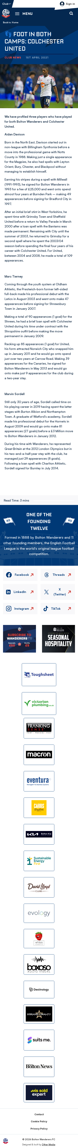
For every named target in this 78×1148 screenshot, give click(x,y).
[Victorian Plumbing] (39, 703)
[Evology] (39, 913)
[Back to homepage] (6, 13)
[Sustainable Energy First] (39, 861)
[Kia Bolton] (39, 834)
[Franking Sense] (39, 728)
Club (5, 3)
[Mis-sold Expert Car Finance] (39, 1092)
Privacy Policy (39, 1128)
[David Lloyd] (39, 887)
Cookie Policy (39, 1121)
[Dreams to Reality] (39, 1014)
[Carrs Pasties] (39, 808)
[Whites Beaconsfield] (39, 938)
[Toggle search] (71, 14)
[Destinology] (39, 989)
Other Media (48, 1144)
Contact (39, 1114)
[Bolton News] (39, 1067)
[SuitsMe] (39, 1040)
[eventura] (39, 781)
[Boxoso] (39, 964)
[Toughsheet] (39, 674)
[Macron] (39, 755)
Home (15, 22)
